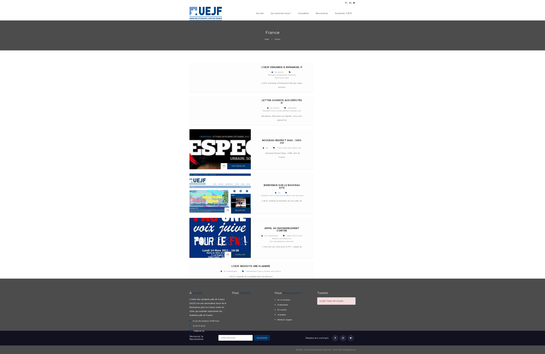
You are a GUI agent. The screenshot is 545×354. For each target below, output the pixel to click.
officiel (288, 195)
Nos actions (322, 13)
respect (294, 148)
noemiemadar (272, 236)
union (301, 195)
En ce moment (283, 300)
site (293, 195)
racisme (267, 271)
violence (277, 271)
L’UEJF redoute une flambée (250, 266)
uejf (299, 111)
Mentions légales (284, 320)
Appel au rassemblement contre (281, 229)
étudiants (264, 195)
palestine (286, 111)
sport (287, 78)
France (281, 78)
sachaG (280, 72)
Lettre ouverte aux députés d (282, 101)
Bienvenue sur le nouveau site (282, 186)
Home (267, 39)
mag (289, 148)
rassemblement (279, 241)
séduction (290, 241)
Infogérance (350, 350)
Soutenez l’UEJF (343, 13)
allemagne (272, 75)
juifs (285, 148)
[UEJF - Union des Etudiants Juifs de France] (205, 13)
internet (278, 195)
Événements (282, 305)
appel (289, 236)
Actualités (303, 13)
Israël (279, 111)
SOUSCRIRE (262, 338)
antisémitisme (282, 75)
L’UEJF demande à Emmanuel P (282, 67)
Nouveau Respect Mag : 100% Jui (281, 141)
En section (282, 310)
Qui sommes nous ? (281, 13)
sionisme (293, 111)
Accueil (260, 13)
